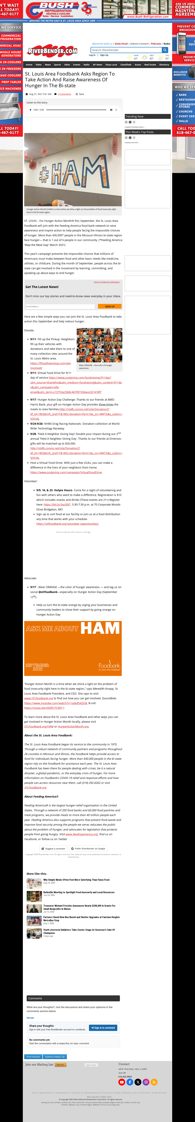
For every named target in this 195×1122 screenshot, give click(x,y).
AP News (97, 64)
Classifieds (125, 64)
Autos (138, 64)
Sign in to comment (104, 1027)
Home (29, 64)
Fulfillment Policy (160, 1093)
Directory (164, 64)
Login (87, 1065)
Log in (92, 55)
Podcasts (156, 43)
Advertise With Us (46, 1093)
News (48, 64)
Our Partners (76, 1093)
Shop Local (111, 64)
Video (39, 64)
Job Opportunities (62, 1093)
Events (76, 64)
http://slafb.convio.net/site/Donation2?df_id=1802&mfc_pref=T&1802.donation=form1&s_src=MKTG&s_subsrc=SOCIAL (76, 414)
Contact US (107, 1093)
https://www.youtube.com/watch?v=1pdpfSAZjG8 (55, 703)
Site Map (117, 1093)
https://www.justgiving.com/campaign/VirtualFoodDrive (66, 472)
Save (81, 93)
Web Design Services (92, 1093)
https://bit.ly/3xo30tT (57, 504)
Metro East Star (93, 1096)
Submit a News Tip (55, 1056)
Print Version (33, 1056)
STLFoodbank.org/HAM (38, 726)
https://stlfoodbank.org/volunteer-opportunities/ (67, 524)
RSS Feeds (127, 1093)
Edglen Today (106, 1096)
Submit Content (139, 43)
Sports (57, 64)
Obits (67, 64)
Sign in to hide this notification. (107, 282)
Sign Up (104, 55)
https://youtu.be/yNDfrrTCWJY (43, 708)
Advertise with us (102, 43)
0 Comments (64, 94)
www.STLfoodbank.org (38, 698)
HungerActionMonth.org (73, 726)
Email (94, 1065)
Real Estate (150, 64)
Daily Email (121, 43)
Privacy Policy (146, 1093)
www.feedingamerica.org (82, 834)
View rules (30, 1018)
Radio (167, 43)
